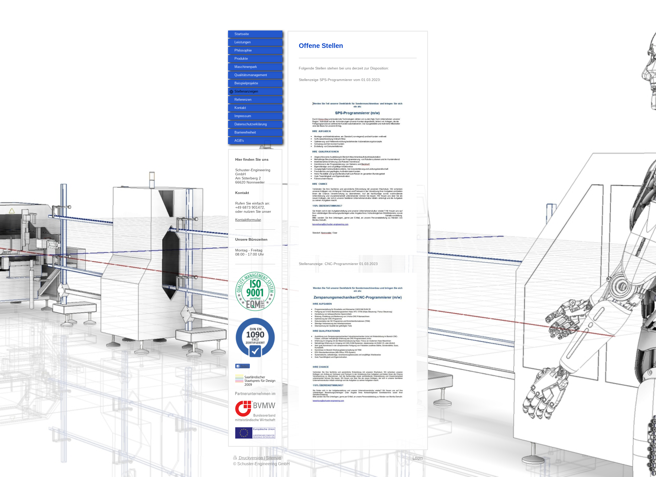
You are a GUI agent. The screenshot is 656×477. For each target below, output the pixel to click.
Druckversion (251, 458)
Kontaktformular (248, 220)
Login (418, 458)
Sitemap (273, 458)
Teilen (244, 366)
